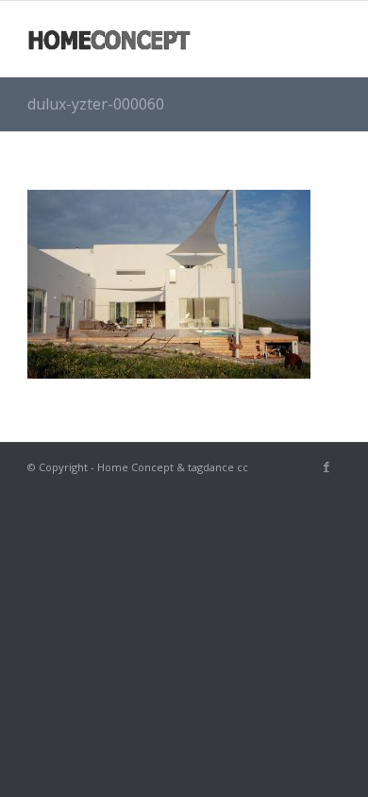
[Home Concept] (152, 38)
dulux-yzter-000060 (95, 103)
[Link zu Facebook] (326, 466)
